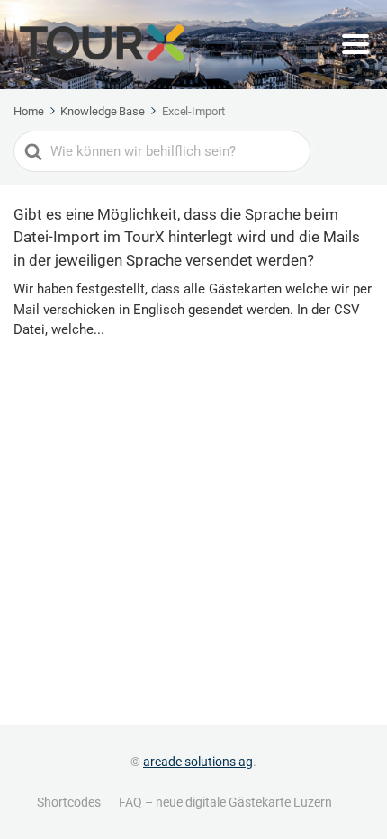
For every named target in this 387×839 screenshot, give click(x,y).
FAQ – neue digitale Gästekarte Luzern (225, 802)
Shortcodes (69, 802)
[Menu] (355, 44)
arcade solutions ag (198, 761)
